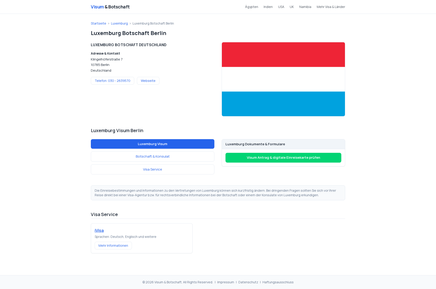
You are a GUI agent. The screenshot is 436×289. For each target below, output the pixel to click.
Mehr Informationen (113, 245)
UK (292, 7)
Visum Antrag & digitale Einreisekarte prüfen (283, 157)
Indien (268, 7)
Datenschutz (248, 282)
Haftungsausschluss (278, 282)
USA (281, 7)
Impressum (225, 282)
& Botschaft (110, 7)
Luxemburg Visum (152, 143)
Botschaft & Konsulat (153, 156)
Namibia (305, 7)
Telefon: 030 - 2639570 (112, 80)
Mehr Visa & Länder (331, 7)
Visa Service (152, 169)
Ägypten (251, 7)
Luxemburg (119, 23)
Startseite (98, 23)
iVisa (99, 230)
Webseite (148, 80)
